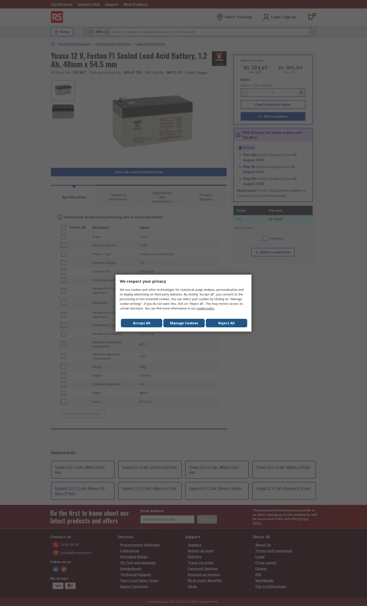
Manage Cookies (184, 323)
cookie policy (205, 308)
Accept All (141, 323)
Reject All (226, 323)
